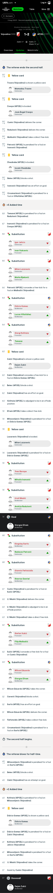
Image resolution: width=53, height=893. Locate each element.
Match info (33, 50)
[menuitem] (19, 9)
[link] (18, 9)
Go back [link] (9, 16)
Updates (20, 50)
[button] (45, 9)
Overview (8, 50)
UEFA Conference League (6, 9)
